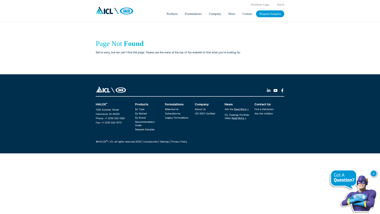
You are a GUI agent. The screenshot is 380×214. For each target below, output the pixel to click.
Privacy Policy (179, 141)
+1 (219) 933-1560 (114, 118)
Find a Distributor (264, 109)
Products (172, 14)
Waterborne (171, 109)
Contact (247, 14)
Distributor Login (260, 4)
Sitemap (164, 141)
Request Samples (270, 14)
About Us (200, 109)
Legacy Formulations (176, 117)
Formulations (193, 14)
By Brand (140, 117)
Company (215, 14)
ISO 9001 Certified (205, 113)
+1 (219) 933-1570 (111, 122)
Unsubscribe (150, 141)
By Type (139, 109)
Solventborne (172, 113)
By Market (141, 113)
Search (280, 4)
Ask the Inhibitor (263, 113)
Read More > (241, 109)
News (231, 14)
